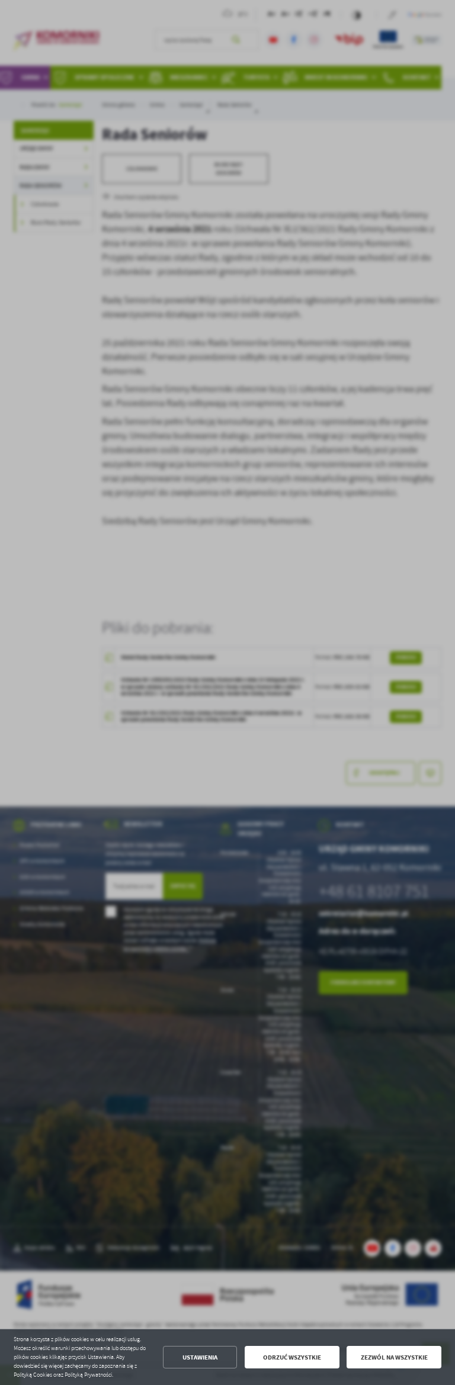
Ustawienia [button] (199, 1357)
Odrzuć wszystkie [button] (292, 1357)
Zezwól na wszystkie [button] (394, 1357)
